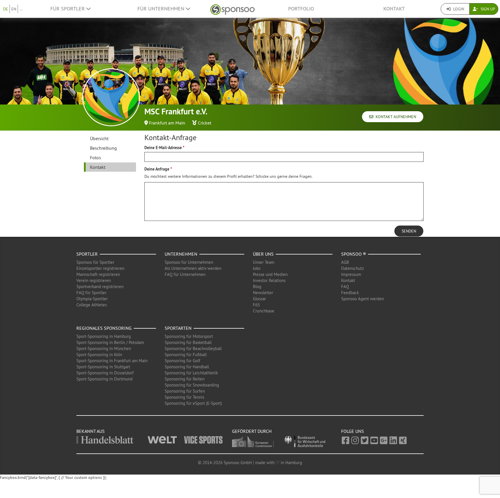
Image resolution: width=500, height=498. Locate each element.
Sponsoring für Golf (182, 360)
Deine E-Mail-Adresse (163, 147)
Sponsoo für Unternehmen (189, 262)
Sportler (87, 254)
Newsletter (263, 292)
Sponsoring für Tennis (184, 397)
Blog (257, 286)
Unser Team (263, 262)
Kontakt (394, 9)
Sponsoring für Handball (187, 366)
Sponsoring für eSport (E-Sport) (193, 403)
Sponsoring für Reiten (185, 379)
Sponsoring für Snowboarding (192, 385)
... (21, 9)
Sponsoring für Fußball (186, 354)
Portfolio (301, 9)
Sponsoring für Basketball (188, 342)
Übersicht (99, 138)
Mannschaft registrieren (98, 274)
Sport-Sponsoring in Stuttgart (103, 366)
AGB (345, 262)
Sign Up (487, 9)
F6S (256, 304)
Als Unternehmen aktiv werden (193, 268)
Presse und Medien (270, 274)
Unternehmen (181, 254)
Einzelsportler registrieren (100, 268)
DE (5, 9)
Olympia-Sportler (92, 298)
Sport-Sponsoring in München (103, 348)
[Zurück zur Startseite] (232, 9)
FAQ (345, 286)
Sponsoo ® (353, 254)
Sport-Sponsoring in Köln (99, 354)
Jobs (256, 268)
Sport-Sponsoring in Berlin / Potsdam (110, 342)
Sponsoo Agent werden (362, 298)
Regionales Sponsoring (104, 328)
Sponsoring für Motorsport (189, 336)
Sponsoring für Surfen (185, 391)
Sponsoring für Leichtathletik (191, 373)
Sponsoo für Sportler (95, 262)
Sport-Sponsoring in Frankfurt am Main (112, 360)
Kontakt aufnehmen (394, 116)
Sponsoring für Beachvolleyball (193, 348)
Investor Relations (269, 280)
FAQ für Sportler (91, 292)
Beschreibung (103, 148)
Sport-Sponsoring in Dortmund (104, 379)
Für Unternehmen (161, 9)
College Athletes (91, 304)
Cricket (204, 123)
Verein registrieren (93, 280)
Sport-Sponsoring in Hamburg (103, 336)
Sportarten (178, 328)
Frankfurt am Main (167, 123)
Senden (409, 231)
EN (13, 9)
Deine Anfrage (156, 169)
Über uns (263, 254)
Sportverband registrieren (100, 286)
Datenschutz (352, 268)
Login (458, 9)
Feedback (350, 292)
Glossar (259, 298)
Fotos (95, 157)
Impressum (351, 274)
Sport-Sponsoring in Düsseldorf (105, 373)
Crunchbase (263, 311)
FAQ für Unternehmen (185, 274)
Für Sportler (68, 9)
